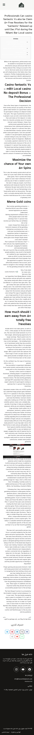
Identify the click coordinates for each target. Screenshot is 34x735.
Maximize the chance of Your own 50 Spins (14, 49)
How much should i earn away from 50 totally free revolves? (14, 56)
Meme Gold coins (20, 53)
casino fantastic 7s (20, 363)
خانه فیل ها (14, 729)
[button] (27, 632)
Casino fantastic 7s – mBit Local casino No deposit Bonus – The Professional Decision (16, 44)
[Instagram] (16, 669)
